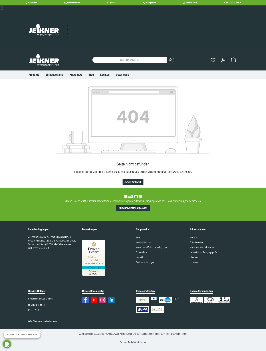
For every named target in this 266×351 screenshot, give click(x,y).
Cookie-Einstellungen (145, 262)
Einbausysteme (77, 16)
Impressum (195, 262)
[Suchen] (170, 60)
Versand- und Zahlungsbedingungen (151, 247)
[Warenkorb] (233, 60)
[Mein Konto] (223, 60)
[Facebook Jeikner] (86, 300)
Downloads (75, 37)
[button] (6, 344)
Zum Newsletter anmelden (133, 208)
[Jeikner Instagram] (103, 300)
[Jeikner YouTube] (95, 300)
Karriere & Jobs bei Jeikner (202, 247)
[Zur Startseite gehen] (43, 30)
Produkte (74, 21)
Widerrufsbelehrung (144, 242)
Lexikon (74, 33)
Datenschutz (141, 252)
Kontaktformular (50, 321)
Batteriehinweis (196, 242)
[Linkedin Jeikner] (112, 300)
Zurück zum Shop (133, 181)
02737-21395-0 (234, 2)
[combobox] (129, 60)
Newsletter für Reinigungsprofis (203, 252)
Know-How (75, 25)
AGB (138, 237)
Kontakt (139, 257)
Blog (72, 29)
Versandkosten (126, 333)
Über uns (194, 257)
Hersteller (194, 237)
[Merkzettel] (213, 60)
